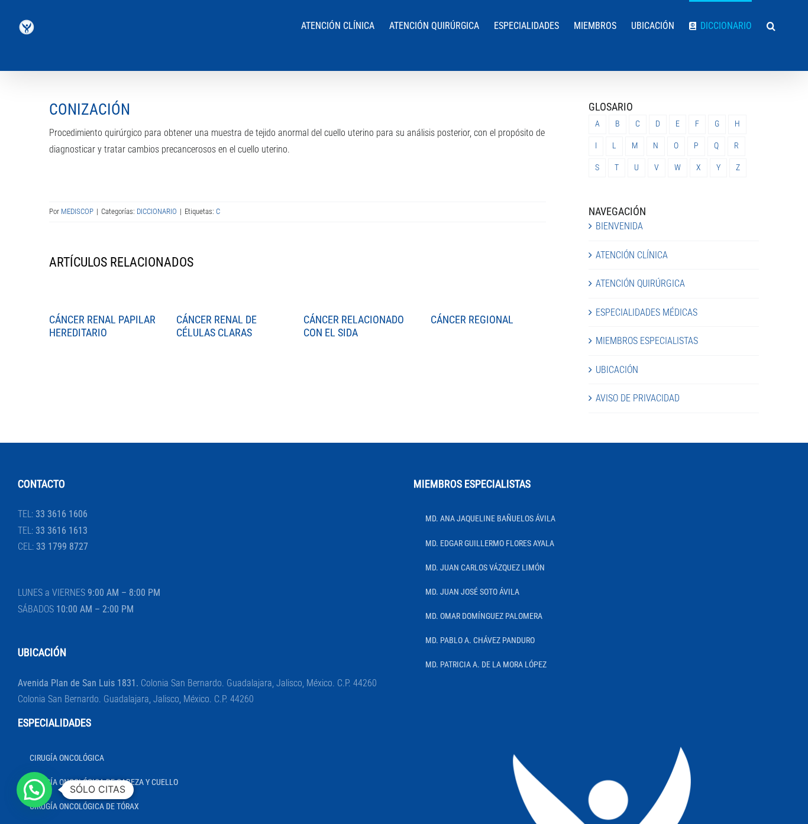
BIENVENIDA (619, 226)
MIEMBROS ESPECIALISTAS (647, 340)
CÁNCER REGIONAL (472, 319)
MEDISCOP (77, 211)
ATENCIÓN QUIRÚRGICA (640, 283)
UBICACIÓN (617, 369)
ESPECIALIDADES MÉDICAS (646, 312)
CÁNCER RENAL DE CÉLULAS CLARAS (216, 326)
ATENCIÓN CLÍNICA (632, 255)
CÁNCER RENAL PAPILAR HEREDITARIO (102, 326)
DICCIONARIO (157, 211)
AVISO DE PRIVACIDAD (638, 398)
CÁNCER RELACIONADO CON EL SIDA (353, 326)
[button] (771, 25)
